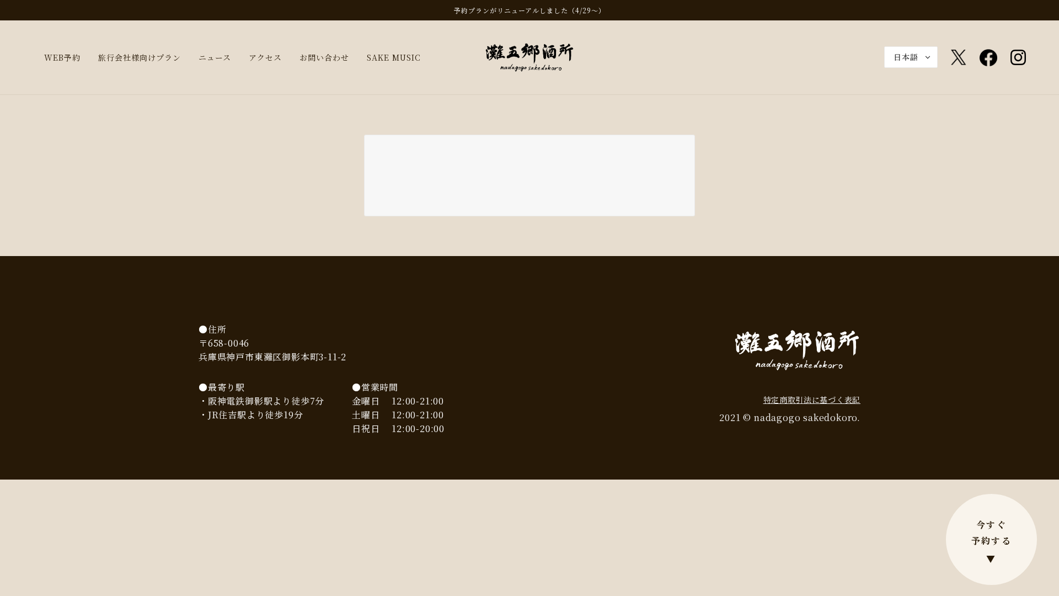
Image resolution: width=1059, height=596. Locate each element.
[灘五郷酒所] (529, 56)
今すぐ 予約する (991, 541)
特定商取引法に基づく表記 (811, 399)
